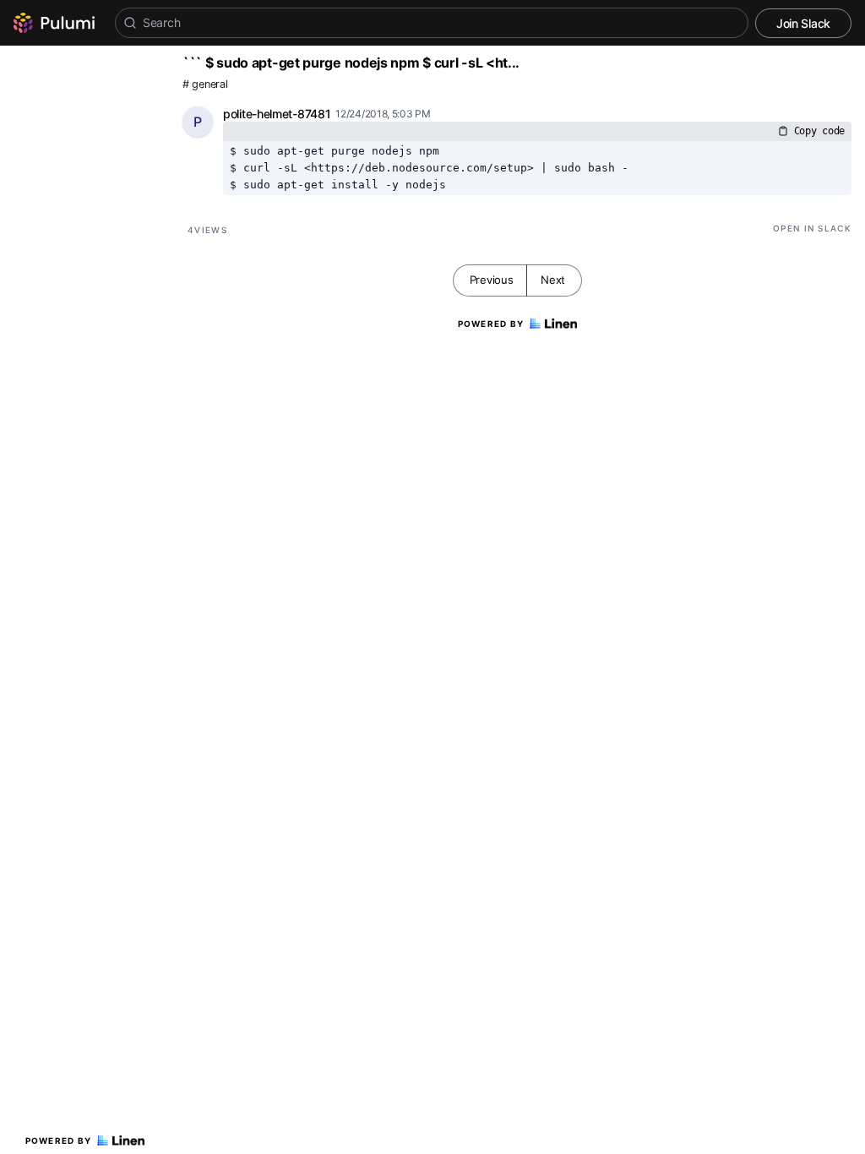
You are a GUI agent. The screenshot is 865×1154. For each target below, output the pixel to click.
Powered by (58, 1140)
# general (204, 84)
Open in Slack (812, 228)
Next (553, 279)
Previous (492, 279)
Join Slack (803, 23)
